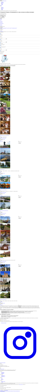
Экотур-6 (4, 193)
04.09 (5, 192)
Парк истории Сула (2, 258)
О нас (2, 378)
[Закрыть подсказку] (0, 363)
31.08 (1, 192)
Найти (1, 18)
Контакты (2, 379)
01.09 (2, 192)
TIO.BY (1, 390)
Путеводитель (2, 372)
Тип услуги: (1, 32)
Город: (1, 41)
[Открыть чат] (0, 367)
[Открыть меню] (1, 0)
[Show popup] (3, 14)
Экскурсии (2, 2)
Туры (0, 33)
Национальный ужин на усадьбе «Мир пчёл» (4, 135)
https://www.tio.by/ (21, 384)
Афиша (2, 4)
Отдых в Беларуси (3, 376)
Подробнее (1, 195)
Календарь (2, 373)
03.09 (4, 192)
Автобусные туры (3, 375)
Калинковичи (1, 43)
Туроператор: (1, 52)
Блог (1, 3)
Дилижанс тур (1, 53)
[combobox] (3, 13)
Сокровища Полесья (2, 169)
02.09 (3, 192)
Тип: (0, 49)
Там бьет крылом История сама (3, 299)
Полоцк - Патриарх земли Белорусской (4, 210)
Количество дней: (2, 44)
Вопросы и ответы (3, 381)
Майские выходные (2, 51)
